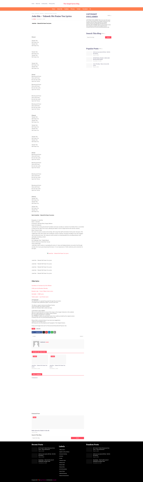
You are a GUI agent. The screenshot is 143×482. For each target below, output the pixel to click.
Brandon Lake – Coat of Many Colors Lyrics (42, 291)
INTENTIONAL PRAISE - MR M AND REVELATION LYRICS (101, 58)
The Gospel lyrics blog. (71, 4)
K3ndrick (61, 456)
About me (38, 3)
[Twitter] (44, 332)
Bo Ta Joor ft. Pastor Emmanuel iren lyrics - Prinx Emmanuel (47, 448)
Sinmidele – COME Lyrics (38, 294)
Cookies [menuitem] (66, 9)
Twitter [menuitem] (78, 9)
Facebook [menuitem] (85, 9)
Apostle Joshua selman (64, 451)
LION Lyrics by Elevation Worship (40, 288)
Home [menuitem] (53, 9)
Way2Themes (43, 480)
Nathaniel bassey (63, 473)
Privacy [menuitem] (73, 9)
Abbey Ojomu (62, 449)
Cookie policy (44, 3)
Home (33, 3)
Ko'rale (61, 458)
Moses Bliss (62, 466)
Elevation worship (63, 454)
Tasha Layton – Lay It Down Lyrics (40, 297)
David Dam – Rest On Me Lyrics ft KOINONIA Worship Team (46, 460)
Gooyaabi (54, 480)
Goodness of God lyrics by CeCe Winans (42, 285)
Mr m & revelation (63, 469)
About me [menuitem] (59, 9)
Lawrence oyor (63, 460)
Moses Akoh (62, 464)
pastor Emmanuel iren (64, 475)
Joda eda (37, 13)
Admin (34, 19)
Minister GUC (62, 462)
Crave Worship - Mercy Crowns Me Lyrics (101, 64)
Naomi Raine (62, 471)
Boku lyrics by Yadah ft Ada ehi (40, 430)
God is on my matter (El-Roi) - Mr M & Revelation (101, 52)
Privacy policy (52, 3)
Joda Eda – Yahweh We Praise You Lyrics (39, 366)
